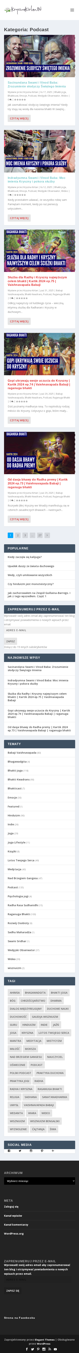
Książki (12, 851)
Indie (11, 824)
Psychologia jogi (18, 896)
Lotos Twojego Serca (21, 860)
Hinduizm (14, 815)
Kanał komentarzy (16, 1224)
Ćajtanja (38, 1129)
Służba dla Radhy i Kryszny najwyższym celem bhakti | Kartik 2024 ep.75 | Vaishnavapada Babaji (37, 281)
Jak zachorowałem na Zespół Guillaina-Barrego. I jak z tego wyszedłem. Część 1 (39, 594)
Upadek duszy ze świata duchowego (31, 566)
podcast (37, 1065)
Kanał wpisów (13, 1215)
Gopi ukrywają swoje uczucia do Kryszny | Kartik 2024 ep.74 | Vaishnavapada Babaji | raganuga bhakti (39, 384)
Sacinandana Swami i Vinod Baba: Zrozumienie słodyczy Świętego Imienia (38, 668)
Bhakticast (13, 95)
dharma (56, 1000)
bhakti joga (59, 992)
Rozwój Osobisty (18, 923)
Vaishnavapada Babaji (39, 1105)
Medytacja (14, 869)
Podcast (32, 95)
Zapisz (10, 641)
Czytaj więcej (19, 118)
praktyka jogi (19, 1081)
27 (39, 535)
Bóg (12, 1000)
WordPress (43, 1343)
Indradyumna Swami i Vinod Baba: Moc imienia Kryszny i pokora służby (38, 682)
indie (44, 1024)
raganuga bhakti (50, 1089)
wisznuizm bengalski (45, 1121)
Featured (13, 806)
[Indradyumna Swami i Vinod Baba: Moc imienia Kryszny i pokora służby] (39, 151)
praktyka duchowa (50, 1073)
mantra (15, 1041)
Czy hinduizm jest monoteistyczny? (31, 584)
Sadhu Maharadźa (19, 932)
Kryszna (27, 1033)
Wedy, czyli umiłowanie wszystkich (30, 575)
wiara (32, 1113)
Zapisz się (12, 1290)
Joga (11, 833)
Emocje (23, 95)
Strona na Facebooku (19, 1317)
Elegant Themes (45, 1339)
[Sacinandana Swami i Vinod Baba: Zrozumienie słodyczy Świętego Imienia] (39, 56)
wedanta (16, 1113)
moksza (30, 1049)
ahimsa (15, 992)
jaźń (56, 1024)
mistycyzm (54, 1041)
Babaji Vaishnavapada (22, 752)
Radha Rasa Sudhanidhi (23, 905)
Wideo (64, 95)
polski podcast (20, 1073)
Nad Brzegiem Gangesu (23, 878)
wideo (46, 1113)
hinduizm (28, 1024)
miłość (15, 1049)
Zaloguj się (11, 1206)
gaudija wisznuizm (45, 1016)
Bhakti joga (60, 92)
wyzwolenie (18, 1129)
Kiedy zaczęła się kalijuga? (25, 557)
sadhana (31, 1097)
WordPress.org (14, 1233)
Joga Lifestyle (16, 842)
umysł (14, 1105)
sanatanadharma (54, 1097)
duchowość (18, 1016)
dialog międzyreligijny (26, 1008)
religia (14, 1097)
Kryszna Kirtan (30, 92)
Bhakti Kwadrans (33, 294)
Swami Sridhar (17, 941)
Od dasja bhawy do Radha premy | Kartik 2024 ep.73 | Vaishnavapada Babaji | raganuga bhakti (38, 483)
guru (13, 1024)
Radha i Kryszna (21, 1089)
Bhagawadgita (17, 761)
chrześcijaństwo (33, 1000)
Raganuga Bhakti (61, 294)
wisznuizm (14, 968)
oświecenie (17, 1065)
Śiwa (53, 1129)
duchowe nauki (58, 1008)
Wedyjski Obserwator (49, 95)
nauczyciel (55, 1057)
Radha (39, 1081)
